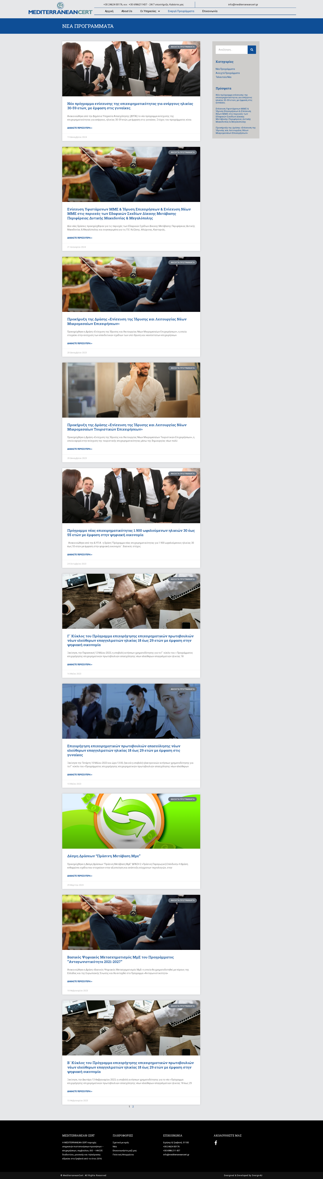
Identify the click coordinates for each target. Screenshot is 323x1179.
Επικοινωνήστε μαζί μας (125, 1150)
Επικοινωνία (209, 11)
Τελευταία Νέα (223, 77)
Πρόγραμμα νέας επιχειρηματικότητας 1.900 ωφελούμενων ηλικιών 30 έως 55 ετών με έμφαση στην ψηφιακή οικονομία (131, 532)
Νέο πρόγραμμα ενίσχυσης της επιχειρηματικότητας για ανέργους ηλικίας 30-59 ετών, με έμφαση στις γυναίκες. (130, 105)
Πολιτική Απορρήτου (123, 1154)
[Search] (252, 49)
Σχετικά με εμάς (121, 1142)
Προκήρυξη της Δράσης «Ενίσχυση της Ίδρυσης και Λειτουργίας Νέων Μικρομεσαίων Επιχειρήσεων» (127, 321)
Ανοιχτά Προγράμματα (228, 73)
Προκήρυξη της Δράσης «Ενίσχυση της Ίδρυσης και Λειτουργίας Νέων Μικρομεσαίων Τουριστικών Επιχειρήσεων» (127, 427)
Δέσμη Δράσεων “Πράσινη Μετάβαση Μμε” (103, 856)
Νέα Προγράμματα (225, 69)
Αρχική (109, 11)
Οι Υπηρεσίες (148, 11)
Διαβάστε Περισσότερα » (79, 128)
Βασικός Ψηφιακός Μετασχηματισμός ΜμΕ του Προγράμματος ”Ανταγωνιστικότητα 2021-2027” (120, 959)
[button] (316, 4)
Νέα (115, 1146)
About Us (126, 11)
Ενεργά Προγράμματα (181, 11)
